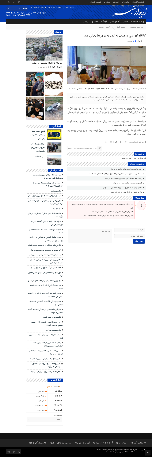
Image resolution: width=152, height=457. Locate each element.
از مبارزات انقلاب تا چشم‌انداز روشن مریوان (45, 255)
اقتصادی (65, 7)
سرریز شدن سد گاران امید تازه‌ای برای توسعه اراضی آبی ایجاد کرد (45, 295)
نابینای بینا (57, 208)
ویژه (31, 7)
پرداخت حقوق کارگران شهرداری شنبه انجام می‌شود (124, 178)
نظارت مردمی (56, 191)
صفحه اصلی (120, 27)
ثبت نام (116, 2)
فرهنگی (58, 7)
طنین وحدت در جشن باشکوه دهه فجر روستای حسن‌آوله (46, 365)
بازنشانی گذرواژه (138, 2)
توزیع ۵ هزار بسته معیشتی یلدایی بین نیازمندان (37, 134)
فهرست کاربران (95, 2)
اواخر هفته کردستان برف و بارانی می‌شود (46, 371)
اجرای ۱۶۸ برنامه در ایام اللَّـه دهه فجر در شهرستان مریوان (47, 223)
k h (69, 88)
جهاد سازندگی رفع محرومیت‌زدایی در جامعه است (38, 147)
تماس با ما (125, 2)
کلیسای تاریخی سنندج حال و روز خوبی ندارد (44, 195)
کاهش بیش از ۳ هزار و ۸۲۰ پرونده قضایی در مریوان (123, 187)
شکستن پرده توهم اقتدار (52, 317)
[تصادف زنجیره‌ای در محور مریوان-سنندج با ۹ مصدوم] (54, 108)
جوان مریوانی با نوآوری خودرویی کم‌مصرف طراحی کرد (46, 303)
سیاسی (43, 7)
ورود (128, 5)
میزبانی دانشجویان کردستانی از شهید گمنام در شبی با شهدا (45, 311)
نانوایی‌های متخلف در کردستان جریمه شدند (44, 245)
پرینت (130, 41)
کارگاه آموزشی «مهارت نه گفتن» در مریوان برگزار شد (115, 35)
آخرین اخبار (51, 7)
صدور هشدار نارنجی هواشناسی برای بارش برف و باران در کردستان (46, 239)
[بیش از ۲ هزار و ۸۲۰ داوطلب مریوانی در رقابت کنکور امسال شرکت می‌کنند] (35, 108)
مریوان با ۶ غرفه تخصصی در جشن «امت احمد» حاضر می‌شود (47, 65)
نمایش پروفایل (138, 5)
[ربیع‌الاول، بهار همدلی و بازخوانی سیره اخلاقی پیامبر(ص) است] (54, 84)
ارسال (139, 41)
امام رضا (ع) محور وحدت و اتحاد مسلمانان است (46, 231)
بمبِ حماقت (40, 156)
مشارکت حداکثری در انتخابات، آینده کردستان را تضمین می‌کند (48, 344)
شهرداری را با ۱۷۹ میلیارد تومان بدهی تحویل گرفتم (45, 274)
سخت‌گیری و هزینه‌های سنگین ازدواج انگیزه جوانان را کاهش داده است (116, 173)
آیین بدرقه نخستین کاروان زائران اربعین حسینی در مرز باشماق (47, 324)
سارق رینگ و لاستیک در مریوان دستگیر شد (44, 359)
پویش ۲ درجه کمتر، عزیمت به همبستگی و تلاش (46, 336)
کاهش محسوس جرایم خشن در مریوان (128, 183)
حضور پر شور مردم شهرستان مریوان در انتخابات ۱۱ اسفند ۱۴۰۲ (47, 184)
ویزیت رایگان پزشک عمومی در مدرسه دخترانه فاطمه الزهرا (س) (48, 176)
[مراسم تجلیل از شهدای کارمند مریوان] (35, 84)
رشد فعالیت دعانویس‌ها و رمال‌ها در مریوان (126, 169)
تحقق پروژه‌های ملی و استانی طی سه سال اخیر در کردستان (46, 261)
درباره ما (107, 2)
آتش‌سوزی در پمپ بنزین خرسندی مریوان (45, 250)
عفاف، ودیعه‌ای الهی (53, 330)
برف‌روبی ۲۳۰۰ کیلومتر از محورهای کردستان (44, 280)
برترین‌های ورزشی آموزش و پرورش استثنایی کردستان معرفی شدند (45, 202)
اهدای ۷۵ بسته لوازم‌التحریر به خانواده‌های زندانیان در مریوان (46, 352)
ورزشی (72, 7)
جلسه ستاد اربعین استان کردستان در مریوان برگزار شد (45, 215)
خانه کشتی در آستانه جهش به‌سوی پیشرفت (45, 267)
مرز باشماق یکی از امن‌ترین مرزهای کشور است (46, 287)
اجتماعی (36, 7)
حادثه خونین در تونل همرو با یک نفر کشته (127, 192)
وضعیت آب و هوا (117, 5)
